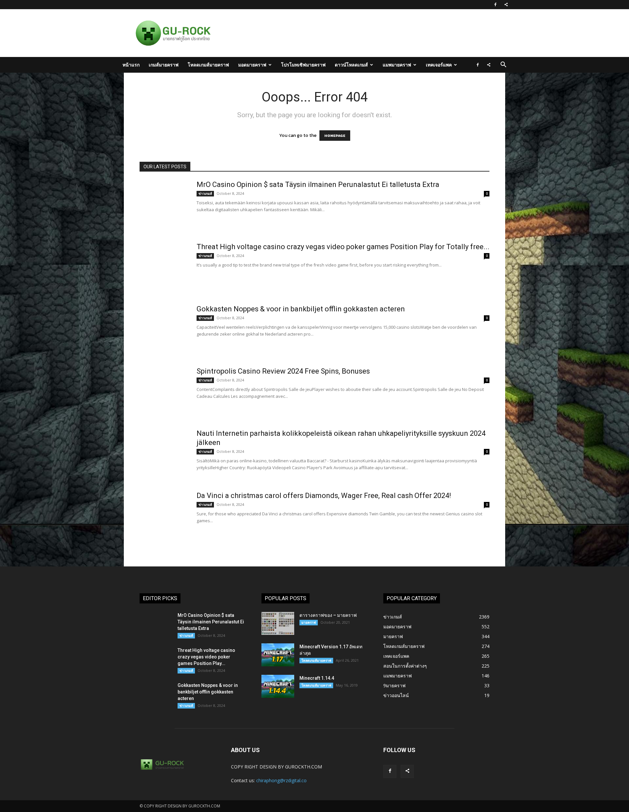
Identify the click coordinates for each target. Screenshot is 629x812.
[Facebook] (495, 4)
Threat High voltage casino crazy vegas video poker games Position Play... (206, 657)
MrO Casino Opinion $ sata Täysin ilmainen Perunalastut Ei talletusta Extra (318, 184)
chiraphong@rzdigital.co (281, 780)
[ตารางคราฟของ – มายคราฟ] (277, 623)
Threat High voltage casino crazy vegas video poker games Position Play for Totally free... (343, 247)
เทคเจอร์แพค (439, 65)
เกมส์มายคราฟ (164, 65)
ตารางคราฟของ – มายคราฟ (328, 615)
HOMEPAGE (334, 135)
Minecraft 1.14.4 (316, 678)
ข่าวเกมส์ (205, 193)
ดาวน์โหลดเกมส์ (351, 65)
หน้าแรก (131, 65)
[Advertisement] (348, 33)
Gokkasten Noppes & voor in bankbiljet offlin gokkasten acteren (301, 309)
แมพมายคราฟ (397, 65)
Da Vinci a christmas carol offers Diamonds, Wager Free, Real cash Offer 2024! (324, 495)
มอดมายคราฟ (252, 65)
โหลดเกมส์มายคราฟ (208, 65)
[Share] (506, 4)
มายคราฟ (308, 622)
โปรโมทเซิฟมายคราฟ (303, 65)
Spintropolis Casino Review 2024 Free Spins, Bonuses (283, 371)
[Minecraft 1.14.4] (277, 686)
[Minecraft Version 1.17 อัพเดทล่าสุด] (277, 654)
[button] (503, 65)
